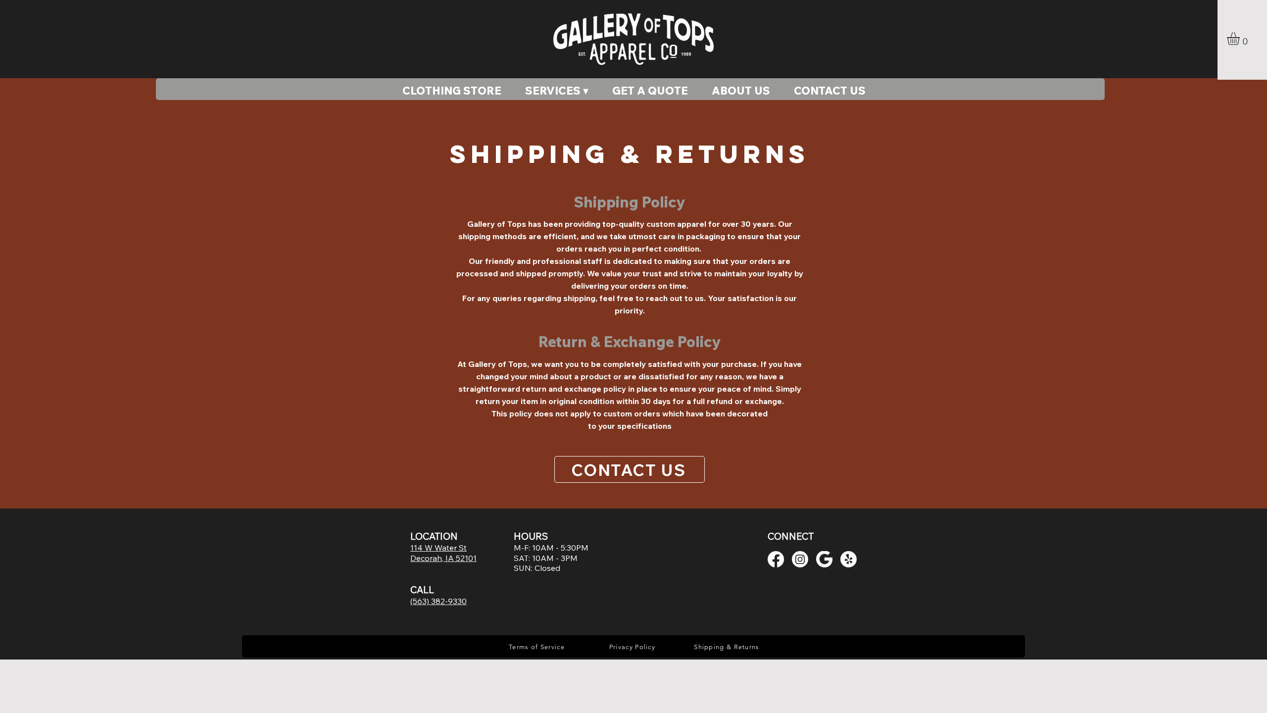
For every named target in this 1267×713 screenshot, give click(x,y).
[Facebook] (776, 559)
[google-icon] (824, 559)
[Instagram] (800, 559)
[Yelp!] (848, 559)
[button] (1241, 38)
